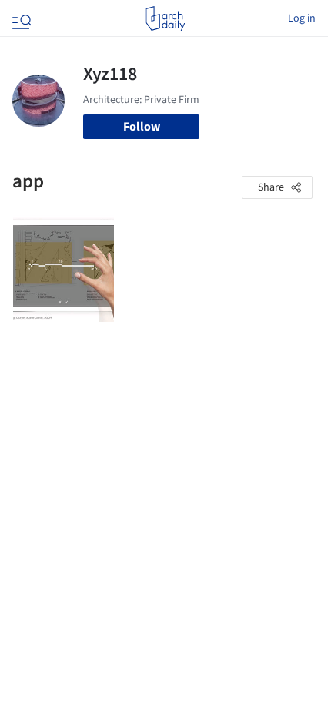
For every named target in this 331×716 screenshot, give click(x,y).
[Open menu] (20, 18)
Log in (302, 18)
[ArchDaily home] (165, 18)
